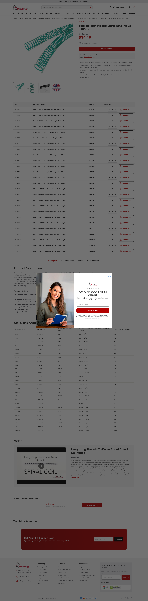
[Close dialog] (109, 275)
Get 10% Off (93, 311)
